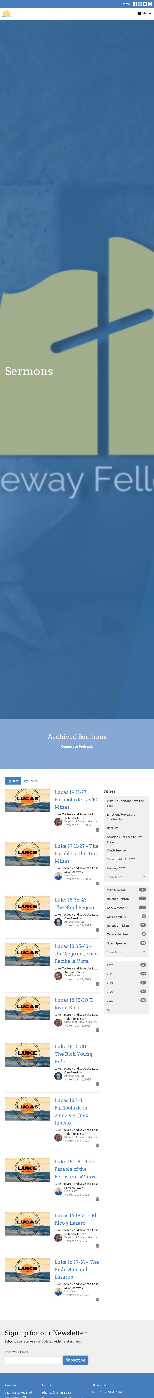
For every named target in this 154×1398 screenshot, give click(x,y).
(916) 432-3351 (63, 1392)
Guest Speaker (126, 943)
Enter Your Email (16, 1352)
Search (125, 3)
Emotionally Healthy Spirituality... (121, 817)
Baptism (113, 828)
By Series (30, 781)
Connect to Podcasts (77, 746)
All (108, 1009)
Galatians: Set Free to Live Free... (125, 839)
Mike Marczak (126, 890)
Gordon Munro (126, 916)
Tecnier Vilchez (126, 934)
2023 (126, 992)
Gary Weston (126, 908)
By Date (13, 781)
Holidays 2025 (116, 868)
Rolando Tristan (126, 899)
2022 (126, 1000)
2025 (126, 974)
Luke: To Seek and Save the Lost (125, 803)
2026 (126, 965)
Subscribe (75, 1360)
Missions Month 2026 (121, 859)
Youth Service (116, 850)
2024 (126, 983)
